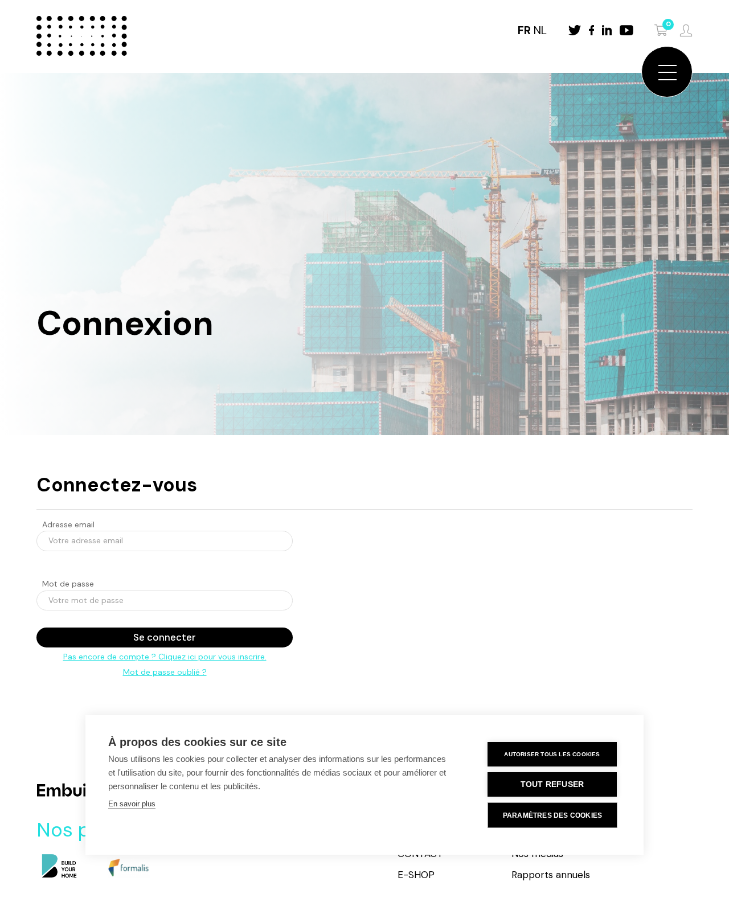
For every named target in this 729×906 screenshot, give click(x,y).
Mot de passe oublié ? (165, 672)
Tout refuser (552, 784)
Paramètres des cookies (552, 815)
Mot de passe (68, 584)
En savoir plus (131, 804)
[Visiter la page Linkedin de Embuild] (607, 30)
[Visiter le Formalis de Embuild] (127, 867)
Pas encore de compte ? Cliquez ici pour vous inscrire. (165, 656)
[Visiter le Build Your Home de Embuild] (59, 867)
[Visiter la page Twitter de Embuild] (574, 30)
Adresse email (68, 524)
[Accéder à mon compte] (686, 30)
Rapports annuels (550, 874)
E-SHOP (416, 874)
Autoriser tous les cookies (552, 754)
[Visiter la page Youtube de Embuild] (626, 30)
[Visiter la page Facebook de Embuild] (592, 30)
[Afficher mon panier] (661, 30)
